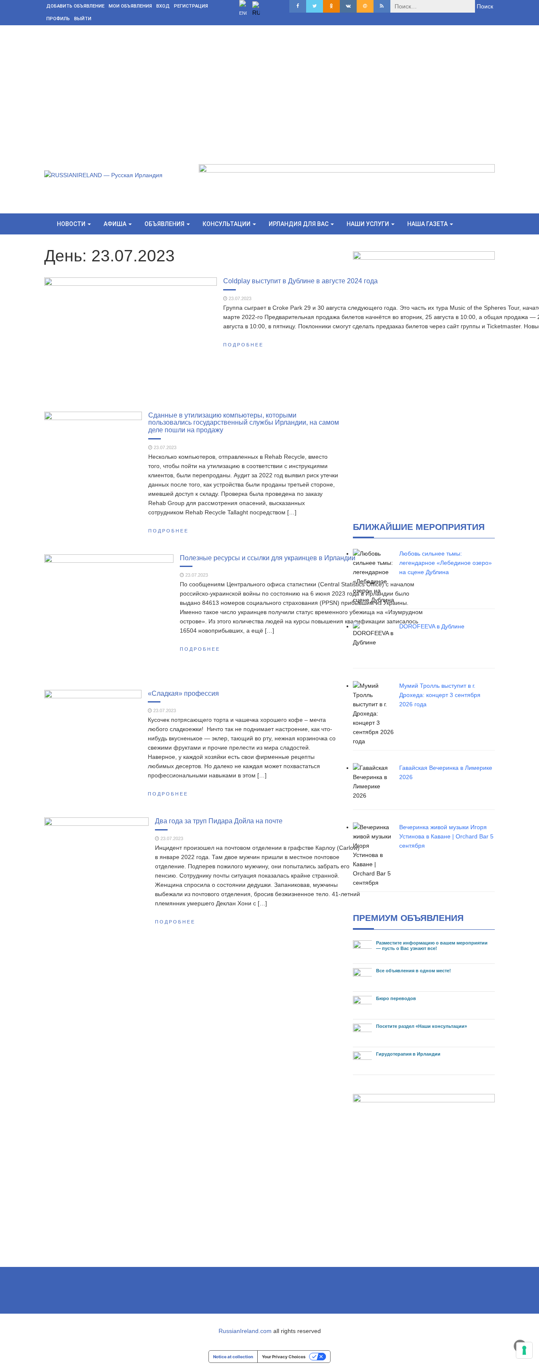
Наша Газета (428, 224)
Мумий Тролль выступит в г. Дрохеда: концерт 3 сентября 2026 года (439, 695)
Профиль (58, 18)
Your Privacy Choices (284, 1356)
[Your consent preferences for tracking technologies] (524, 1350)
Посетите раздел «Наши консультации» (421, 1026)
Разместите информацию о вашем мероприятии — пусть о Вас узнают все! (432, 945)
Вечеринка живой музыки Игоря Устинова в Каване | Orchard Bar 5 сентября (446, 836)
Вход (163, 6)
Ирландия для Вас (299, 224)
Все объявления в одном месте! (413, 970)
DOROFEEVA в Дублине (431, 626)
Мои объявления (130, 6)
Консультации (227, 224)
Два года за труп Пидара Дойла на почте (219, 821)
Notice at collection (233, 1356)
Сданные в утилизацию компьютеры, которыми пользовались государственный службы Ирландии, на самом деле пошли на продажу (243, 422)
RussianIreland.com (245, 1331)
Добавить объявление (75, 6)
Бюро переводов (396, 998)
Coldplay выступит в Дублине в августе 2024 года (300, 281)
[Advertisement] (269, 88)
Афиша (116, 224)
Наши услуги (368, 224)
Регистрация (191, 6)
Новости (72, 224)
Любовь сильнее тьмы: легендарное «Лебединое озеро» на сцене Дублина (445, 562)
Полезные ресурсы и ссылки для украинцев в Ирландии (267, 557)
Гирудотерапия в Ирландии (408, 1053)
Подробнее (243, 344)
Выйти (82, 18)
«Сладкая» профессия (183, 693)
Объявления (165, 224)
